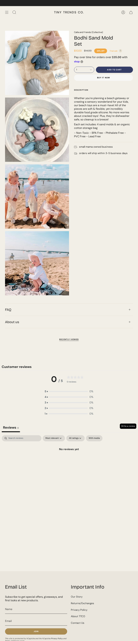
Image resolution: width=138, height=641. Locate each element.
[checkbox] (94, 438)
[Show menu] (6, 12)
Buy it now (103, 77)
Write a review (128, 426)
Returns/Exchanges (82, 603)
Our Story (76, 596)
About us (12, 322)
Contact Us (77, 623)
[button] (69, 391)
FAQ (8, 310)
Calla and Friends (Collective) (88, 32)
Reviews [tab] (11, 427)
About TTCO (78, 616)
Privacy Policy (57, 638)
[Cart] (131, 12)
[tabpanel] (69, 460)
